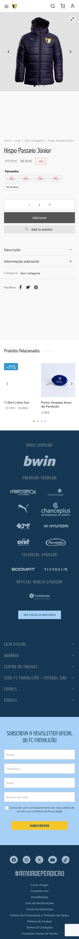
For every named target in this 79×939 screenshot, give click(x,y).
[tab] (39, 249)
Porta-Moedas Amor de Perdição (56, 404)
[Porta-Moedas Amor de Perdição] (58, 380)
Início (7, 140)
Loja (17, 140)
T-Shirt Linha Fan (16, 402)
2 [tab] (37, 421)
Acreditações (39, 897)
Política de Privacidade (48, 811)
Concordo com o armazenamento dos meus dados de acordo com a (41, 809)
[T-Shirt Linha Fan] (21, 380)
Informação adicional (21, 261)
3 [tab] (41, 421)
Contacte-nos (40, 891)
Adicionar (39, 217)
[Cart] (62, 6)
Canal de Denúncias (39, 909)
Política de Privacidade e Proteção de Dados (39, 915)
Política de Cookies (39, 921)
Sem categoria (34, 140)
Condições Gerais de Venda (39, 933)
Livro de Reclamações (39, 903)
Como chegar (39, 885)
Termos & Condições (39, 927)
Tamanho (12, 171)
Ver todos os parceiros (39, 615)
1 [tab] (34, 421)
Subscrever (39, 825)
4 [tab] (45, 421)
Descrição (12, 249)
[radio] (11, 178)
